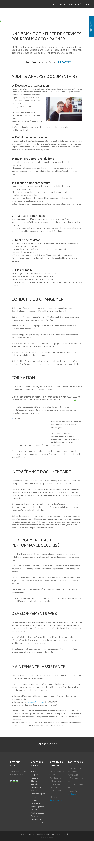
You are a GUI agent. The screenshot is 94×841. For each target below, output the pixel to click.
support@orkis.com (36, 702)
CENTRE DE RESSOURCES (66, 4)
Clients (34, 781)
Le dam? (34, 810)
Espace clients (37, 803)
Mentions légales (38, 794)
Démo (33, 797)
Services (34, 816)
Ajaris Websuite (37, 813)
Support (51, 4)
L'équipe (34, 774)
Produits (34, 778)
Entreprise (35, 771)
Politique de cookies (36, 789)
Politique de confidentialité (37, 821)
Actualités (35, 784)
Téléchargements (84, 4)
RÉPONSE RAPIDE (47, 744)
